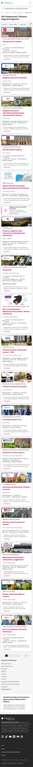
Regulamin (3, 763)
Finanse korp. (23, 24)
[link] (29, 655)
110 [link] (26, 655)
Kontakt (3, 755)
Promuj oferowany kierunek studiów (10, 752)
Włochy (3, 671)
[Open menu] (30, 2)
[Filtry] (30, 24)
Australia (4, 676)
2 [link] (9, 655)
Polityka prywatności (12, 763)
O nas (2, 749)
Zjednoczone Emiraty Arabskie (10, 684)
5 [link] (19, 655)
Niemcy (3, 679)
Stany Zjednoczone (7, 666)
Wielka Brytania (6, 664)
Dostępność (20, 763)
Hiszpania (4, 669)
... (22, 656)
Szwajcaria (4, 687)
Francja (3, 674)
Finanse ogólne (13, 24)
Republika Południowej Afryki (10, 681)
